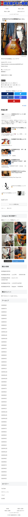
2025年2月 (4, 365)
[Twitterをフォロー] (20, 93)
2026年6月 (4, 312)
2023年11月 (4, 415)
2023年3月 (4, 441)
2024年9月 (4, 381)
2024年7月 (4, 388)
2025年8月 (4, 345)
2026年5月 (4, 315)
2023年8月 (4, 425)
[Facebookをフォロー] (7, 97)
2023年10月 (4, 418)
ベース (18, 84)
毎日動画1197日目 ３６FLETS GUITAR (11, 283)
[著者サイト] (7, 93)
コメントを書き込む (14, 204)
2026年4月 (4, 318)
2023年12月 (4, 411)
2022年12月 (4, 448)
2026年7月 (4, 308)
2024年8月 (4, 385)
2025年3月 (4, 362)
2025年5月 (4, 355)
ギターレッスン (5, 491)
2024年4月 (4, 398)
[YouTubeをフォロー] (14, 101)
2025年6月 (4, 351)
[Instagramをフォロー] (20, 97)
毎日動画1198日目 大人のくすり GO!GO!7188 (11, 278)
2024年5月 (4, 395)
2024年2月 (4, 405)
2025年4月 (4, 358)
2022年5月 (4, 471)
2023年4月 (4, 438)
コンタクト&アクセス (14, 512)
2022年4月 (4, 475)
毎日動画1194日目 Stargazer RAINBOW (12, 286)
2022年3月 (4, 478)
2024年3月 (4, 401)
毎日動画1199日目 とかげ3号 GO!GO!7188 (13, 274)
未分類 (4, 80)
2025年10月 (4, 338)
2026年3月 (4, 322)
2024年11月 (4, 375)
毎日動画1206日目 (5, 271)
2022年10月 (4, 455)
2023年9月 (4, 421)
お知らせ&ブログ (20, 510)
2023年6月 (4, 431)
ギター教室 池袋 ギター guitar (9, 84)
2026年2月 (4, 325)
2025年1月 (4, 368)
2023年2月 (4, 445)
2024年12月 (4, 371)
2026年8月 (4, 305)
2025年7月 (4, 348)
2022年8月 (4, 461)
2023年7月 (4, 428)
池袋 (11, 86)
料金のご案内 (7, 510)
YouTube (3, 488)
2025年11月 (4, 335)
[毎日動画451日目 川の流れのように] (8, 253)
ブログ (3, 495)
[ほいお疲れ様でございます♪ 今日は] (8, 228)
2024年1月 (4, 408)
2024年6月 (4, 391)
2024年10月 (4, 378)
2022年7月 (4, 465)
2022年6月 (4, 468)
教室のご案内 (20, 508)
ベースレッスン (5, 86)
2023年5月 (4, 435)
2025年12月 (4, 331)
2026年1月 (4, 328)
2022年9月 (4, 458)
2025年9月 (4, 342)
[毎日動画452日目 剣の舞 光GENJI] (8, 240)
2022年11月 (4, 451)
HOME (7, 508)
